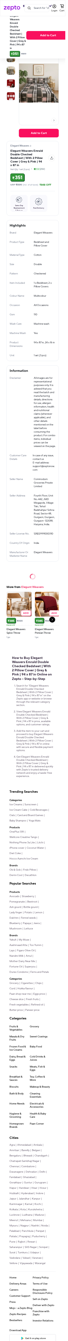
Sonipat (43, 1247)
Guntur (28, 1182)
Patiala (13, 1236)
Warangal (40, 1263)
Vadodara (14, 1258)
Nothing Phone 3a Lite (22, 842)
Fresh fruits (32, 999)
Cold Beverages (39, 810)
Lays (12, 950)
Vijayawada (26, 1263)
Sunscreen (30, 804)
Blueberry (14, 923)
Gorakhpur (15, 1182)
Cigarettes (27, 983)
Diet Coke (15, 853)
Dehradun (31, 1171)
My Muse (24, 939)
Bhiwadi (27, 1155)
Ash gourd (15, 907)
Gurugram (40, 1182)
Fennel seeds (28, 918)
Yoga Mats (34, 820)
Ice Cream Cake (18, 810)
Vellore (13, 1263)
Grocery (14, 983)
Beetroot (32, 901)
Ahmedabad (24, 1145)
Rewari (31, 1241)
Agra (12, 1145)
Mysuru (13, 1225)
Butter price (16, 1010)
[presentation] (53, 120)
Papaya (27, 923)
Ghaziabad (29, 1177)
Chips (38, 983)
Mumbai (37, 1220)
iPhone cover (16, 848)
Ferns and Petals (39, 972)
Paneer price (32, 1010)
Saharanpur (15, 1247)
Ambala (37, 1145)
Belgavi (36, 1150)
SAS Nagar (31, 1247)
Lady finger (15, 912)
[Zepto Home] (12, 8)
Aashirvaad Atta (18, 945)
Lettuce (28, 928)
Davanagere (16, 1171)
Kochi (37, 1204)
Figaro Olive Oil (25, 950)
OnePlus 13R (16, 831)
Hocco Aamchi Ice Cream (23, 858)
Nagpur (24, 1225)
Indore (39, 1193)
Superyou (30, 966)
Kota (23, 1209)
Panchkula (27, 1231)
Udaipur (34, 1252)
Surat (12, 1252)
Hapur (13, 1188)
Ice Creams (15, 804)
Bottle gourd (30, 907)
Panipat (40, 1231)
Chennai (14, 1166)
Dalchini (13, 918)
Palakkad (14, 1231)
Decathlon (30, 875)
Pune (12, 1241)
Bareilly (25, 1150)
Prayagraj (24, 1236)
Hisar (34, 1188)
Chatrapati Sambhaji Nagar (24, 1161)
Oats (12, 815)
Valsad (26, 1258)
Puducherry (38, 1236)
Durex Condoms (18, 972)
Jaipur (12, 1198)
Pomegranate (17, 901)
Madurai (39, 1215)
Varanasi (37, 1258)
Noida (44, 1225)
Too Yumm (36, 945)
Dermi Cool (15, 875)
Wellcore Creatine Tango (23, 837)
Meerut (13, 1220)
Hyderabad (27, 1193)
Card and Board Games (30, 815)
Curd (12, 988)
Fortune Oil (15, 966)
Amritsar (14, 1150)
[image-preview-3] (11, 83)
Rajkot (21, 1241)
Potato (28, 912)
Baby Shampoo (17, 820)
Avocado (14, 896)
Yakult (12, 939)
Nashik (35, 1225)
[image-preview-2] (11, 70)
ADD (26, 612)
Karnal (28, 1204)
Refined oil (37, 1004)
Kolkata (13, 1209)
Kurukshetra (35, 1209)
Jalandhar (24, 1198)
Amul (29, 956)
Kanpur (36, 1198)
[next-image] (53, 120)
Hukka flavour (25, 988)
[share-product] (51, 158)
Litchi (40, 842)
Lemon (38, 912)
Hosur (43, 1188)
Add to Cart (48, 35)
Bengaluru (15, 1155)
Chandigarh (41, 1155)
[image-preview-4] (11, 96)
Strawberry (28, 896)
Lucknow (14, 1215)
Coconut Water (35, 848)
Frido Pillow (29, 869)
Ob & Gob (15, 869)
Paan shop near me (20, 994)
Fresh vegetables (19, 1004)
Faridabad (14, 1177)
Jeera (36, 923)
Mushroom (15, 928)
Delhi (42, 1171)
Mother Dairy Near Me (22, 961)
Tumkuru (23, 1252)
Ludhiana (27, 1215)
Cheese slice (16, 999)
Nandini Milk (16, 956)
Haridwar (24, 1188)
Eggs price (39, 994)
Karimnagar (15, 1204)
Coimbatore (28, 1166)
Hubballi (14, 1193)
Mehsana (25, 1220)
